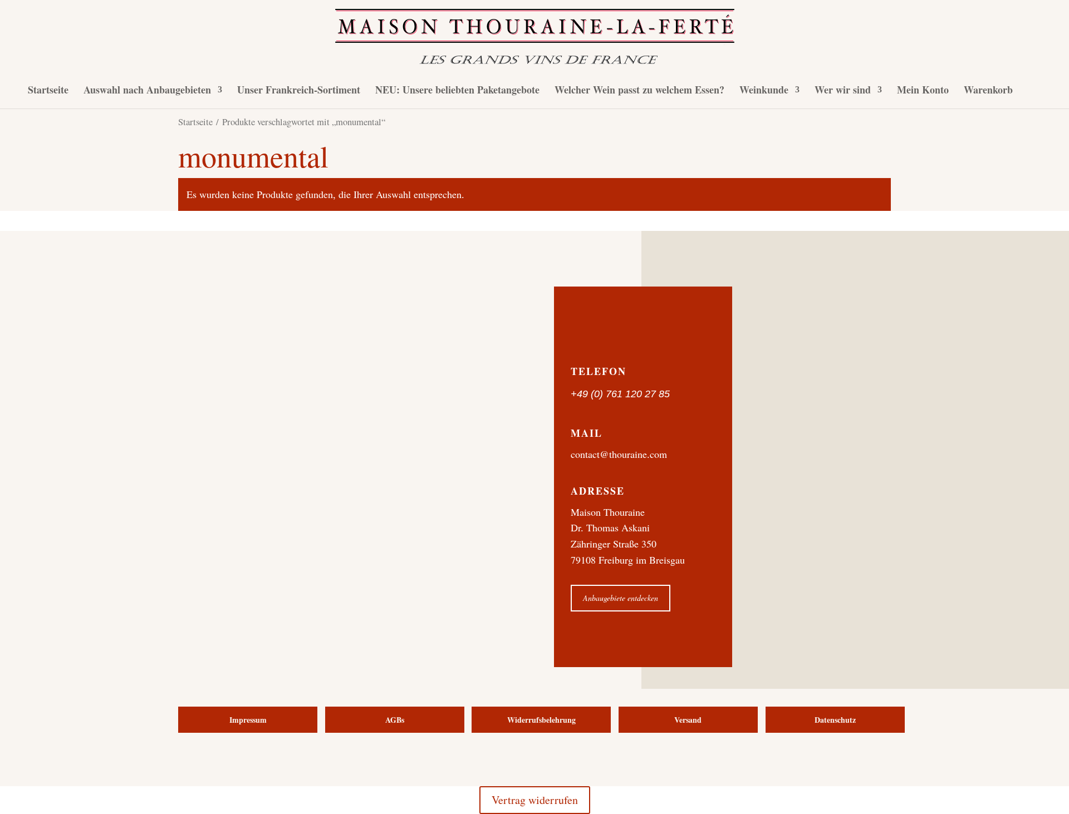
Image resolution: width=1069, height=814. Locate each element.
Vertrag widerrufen (535, 799)
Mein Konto (923, 91)
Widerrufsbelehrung (541, 720)
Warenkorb (988, 91)
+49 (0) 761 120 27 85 (620, 393)
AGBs (394, 720)
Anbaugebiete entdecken (620, 598)
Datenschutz (835, 720)
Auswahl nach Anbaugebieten (147, 91)
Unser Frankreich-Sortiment (298, 91)
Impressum (248, 720)
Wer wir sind (843, 91)
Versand (688, 720)
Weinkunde (763, 91)
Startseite (48, 91)
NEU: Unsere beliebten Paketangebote (457, 91)
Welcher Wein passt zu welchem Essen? (639, 91)
